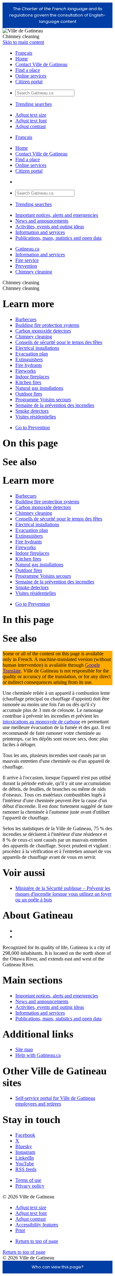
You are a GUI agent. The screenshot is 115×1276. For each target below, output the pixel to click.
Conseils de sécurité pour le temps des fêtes (58, 342)
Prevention (26, 266)
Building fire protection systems (47, 325)
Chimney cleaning (33, 271)
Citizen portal (28, 81)
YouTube (24, 1163)
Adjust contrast (30, 126)
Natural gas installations (39, 388)
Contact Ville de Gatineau (41, 64)
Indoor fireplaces (32, 376)
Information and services (40, 232)
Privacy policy (29, 1186)
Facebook (25, 1135)
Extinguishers (29, 359)
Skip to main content (23, 42)
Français (23, 53)
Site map (24, 1049)
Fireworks (25, 371)
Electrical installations (37, 348)
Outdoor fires (28, 394)
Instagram (25, 1152)
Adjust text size (30, 115)
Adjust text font (31, 120)
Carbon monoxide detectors (43, 331)
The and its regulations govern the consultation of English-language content (57, 15)
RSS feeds (25, 1169)
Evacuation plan (31, 353)
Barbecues (25, 319)
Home (21, 58)
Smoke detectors (32, 411)
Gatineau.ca (27, 249)
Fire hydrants (28, 365)
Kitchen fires (28, 382)
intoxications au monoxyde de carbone (41, 721)
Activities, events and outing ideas (49, 226)
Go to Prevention (32, 427)
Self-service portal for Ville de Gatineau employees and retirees (55, 1101)
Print (20, 1230)
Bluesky (23, 1146)
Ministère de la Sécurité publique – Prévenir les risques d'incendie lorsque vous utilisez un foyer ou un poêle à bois (63, 894)
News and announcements (41, 221)
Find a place (27, 70)
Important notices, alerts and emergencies (56, 215)
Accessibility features (36, 1224)
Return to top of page (36, 1241)
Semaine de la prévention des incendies (54, 405)
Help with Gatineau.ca (38, 1055)
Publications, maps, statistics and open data (58, 238)
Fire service (27, 260)
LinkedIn (24, 1158)
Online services (30, 76)
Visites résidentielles (35, 416)
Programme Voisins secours (43, 399)
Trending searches (33, 104)
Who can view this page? (58, 1267)
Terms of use (28, 1180)
